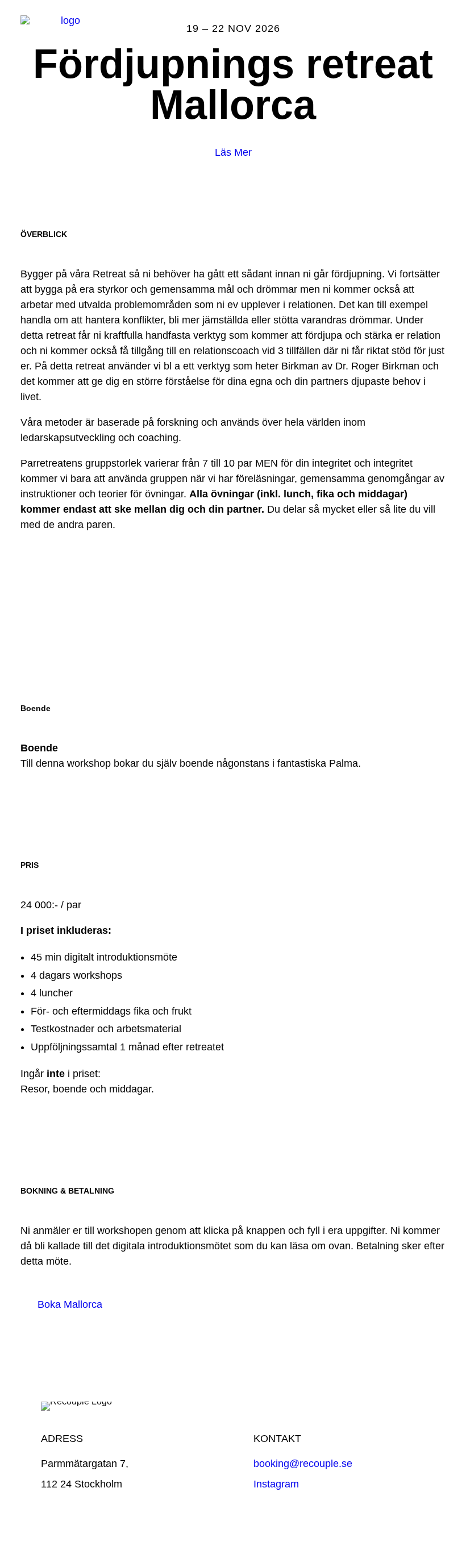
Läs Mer (233, 152)
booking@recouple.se (302, 1463)
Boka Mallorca (70, 1304)
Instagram (276, 1484)
